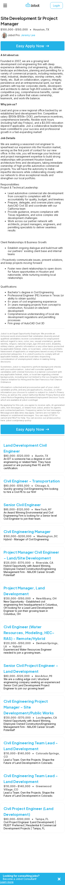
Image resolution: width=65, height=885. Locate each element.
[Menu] (5, 5)
